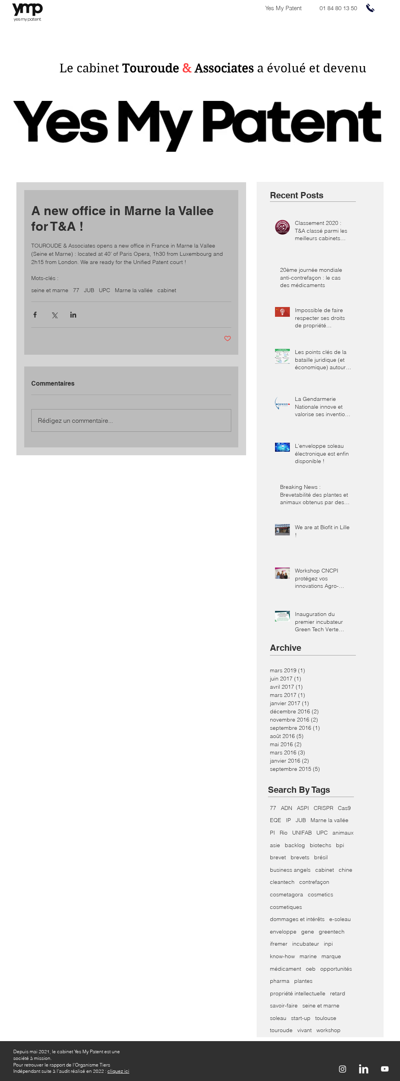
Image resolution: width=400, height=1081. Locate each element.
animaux (343, 832)
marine (308, 956)
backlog (295, 845)
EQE (275, 820)
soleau (278, 1018)
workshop (328, 1030)
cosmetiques (286, 906)
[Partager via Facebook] (35, 314)
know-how (282, 956)
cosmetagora (286, 894)
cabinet (166, 290)
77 (76, 290)
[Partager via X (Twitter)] (54, 314)
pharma (279, 980)
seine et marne (49, 290)
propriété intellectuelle (297, 993)
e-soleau (340, 919)
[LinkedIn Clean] (363, 1069)
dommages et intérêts (297, 919)
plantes (303, 980)
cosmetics (320, 894)
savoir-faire (284, 1005)
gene (307, 931)
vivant (304, 1030)
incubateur (305, 943)
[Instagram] (342, 1069)
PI (272, 832)
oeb (311, 968)
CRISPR (323, 808)
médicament (285, 968)
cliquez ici (118, 1071)
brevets (300, 857)
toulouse (325, 1018)
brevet (278, 857)
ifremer (279, 943)
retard (337, 993)
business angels (290, 869)
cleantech (282, 881)
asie (275, 845)
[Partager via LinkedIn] (73, 314)
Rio (284, 832)
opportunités (336, 968)
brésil (321, 857)
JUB (89, 290)
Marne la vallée (134, 290)
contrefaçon (314, 881)
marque (331, 956)
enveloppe (283, 931)
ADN (286, 808)
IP (288, 820)
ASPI (303, 808)
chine (345, 869)
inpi (328, 943)
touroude (281, 1030)
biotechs (320, 845)
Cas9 (344, 808)
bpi (340, 845)
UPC (104, 290)
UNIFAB (302, 832)
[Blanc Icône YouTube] (384, 1069)
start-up (301, 1018)
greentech (332, 931)
